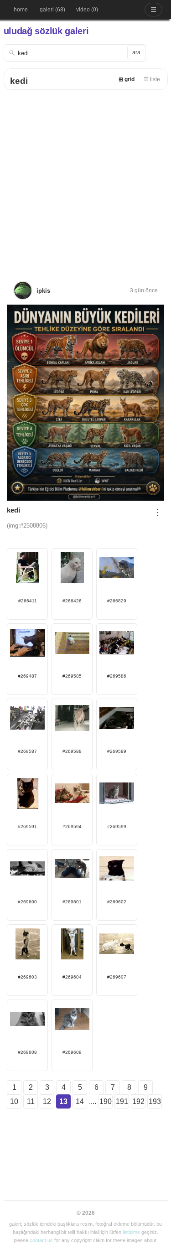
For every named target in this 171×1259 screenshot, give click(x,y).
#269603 (27, 976)
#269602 (116, 901)
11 (31, 1101)
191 (122, 1101)
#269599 (116, 826)
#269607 (116, 976)
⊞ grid (127, 79)
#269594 (72, 826)
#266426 (72, 600)
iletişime (131, 1232)
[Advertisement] (85, 179)
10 (14, 1101)
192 (138, 1101)
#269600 (27, 901)
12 (47, 1101)
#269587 (27, 751)
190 (105, 1101)
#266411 (27, 600)
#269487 (27, 676)
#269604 (72, 976)
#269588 (72, 751)
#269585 (72, 676)
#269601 (72, 901)
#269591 (27, 826)
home (21, 9)
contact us (41, 1240)
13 (63, 1101)
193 (155, 1101)
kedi (19, 81)
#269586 (116, 676)
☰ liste (152, 79)
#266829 (116, 600)
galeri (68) (52, 9)
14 (80, 1101)
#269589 (116, 751)
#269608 (27, 1052)
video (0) (87, 9)
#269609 (72, 1052)
